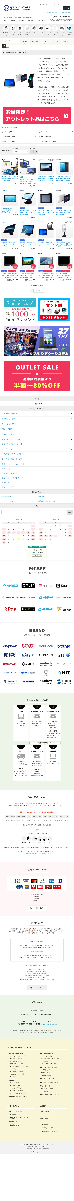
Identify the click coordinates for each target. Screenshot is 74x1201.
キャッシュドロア (9, 424)
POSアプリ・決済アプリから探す (32, 41)
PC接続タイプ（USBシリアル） (51, 1058)
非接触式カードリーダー (49, 1091)
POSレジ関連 (7, 429)
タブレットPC (43, 132)
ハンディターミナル (45, 136)
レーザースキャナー (17, 1071)
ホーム (5, 20)
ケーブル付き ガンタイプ (18, 1056)
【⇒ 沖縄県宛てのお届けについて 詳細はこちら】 (37, 853)
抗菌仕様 (13, 1076)
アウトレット (7, 469)
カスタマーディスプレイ (11, 439)
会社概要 (13, 20)
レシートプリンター (17, 1083)
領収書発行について (7, 496)
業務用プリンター (9, 419)
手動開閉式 (45, 1061)
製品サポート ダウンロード (12, 478)
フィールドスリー (9, 487)
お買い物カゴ (30, 20)
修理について (7, 482)
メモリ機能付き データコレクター (21, 1066)
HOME (8, 47)
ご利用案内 (21, 20)
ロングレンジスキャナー (18, 1069)
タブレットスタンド (9, 434)
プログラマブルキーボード (12, 444)
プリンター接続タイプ (48, 1056)
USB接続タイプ (46, 1070)
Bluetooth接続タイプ (48, 1075)
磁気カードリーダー (47, 1088)
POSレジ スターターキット (19, 1096)
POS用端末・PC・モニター (12, 454)
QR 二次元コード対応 (17, 1064)
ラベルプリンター (16, 1085)
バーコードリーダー (9, 413)
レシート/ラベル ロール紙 (18, 1093)
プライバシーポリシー (8, 501)
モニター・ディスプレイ (9, 141)
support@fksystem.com (49, 1024)
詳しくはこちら (37, 908)
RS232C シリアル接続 (17, 1074)
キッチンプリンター (17, 1090)
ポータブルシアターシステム (48, 141)
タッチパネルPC (7, 132)
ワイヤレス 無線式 (16, 1058)
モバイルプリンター (17, 1088)
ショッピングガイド (9, 473)
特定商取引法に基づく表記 (47, 501)
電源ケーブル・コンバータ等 (13, 464)
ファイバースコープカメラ (12, 459)
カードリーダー (8, 449)
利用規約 (41, 496)
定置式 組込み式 (16, 1061)
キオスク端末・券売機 (9, 136)
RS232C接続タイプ (47, 1072)
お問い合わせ (41, 20)
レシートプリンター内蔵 (49, 1064)
